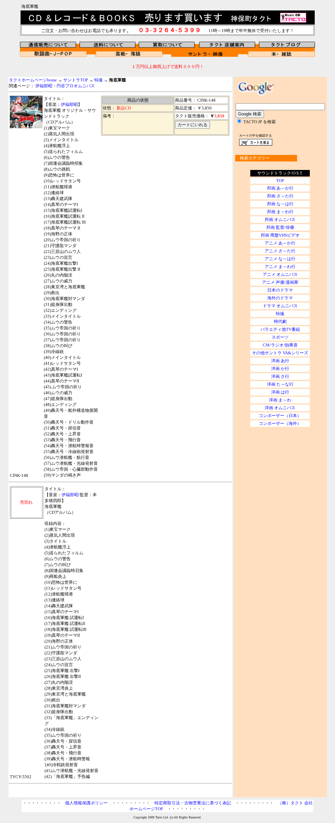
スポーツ (280, 337)
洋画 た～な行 (280, 384)
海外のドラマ (280, 297)
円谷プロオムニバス (76, 85)
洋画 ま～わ (280, 399)
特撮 (98, 79)
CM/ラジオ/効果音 (280, 345)
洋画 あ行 (280, 360)
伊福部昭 (43, 85)
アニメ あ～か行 (280, 243)
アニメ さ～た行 (280, 250)
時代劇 (280, 321)
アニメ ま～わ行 (280, 266)
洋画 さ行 (280, 376)
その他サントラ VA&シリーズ (280, 352)
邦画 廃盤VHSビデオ (280, 235)
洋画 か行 (280, 368)
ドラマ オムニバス (280, 305)
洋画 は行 (280, 392)
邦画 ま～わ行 (280, 211)
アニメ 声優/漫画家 (280, 282)
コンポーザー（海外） (280, 423)
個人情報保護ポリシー (86, 802)
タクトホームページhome (33, 79)
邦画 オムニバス (280, 219)
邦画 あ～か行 (280, 188)
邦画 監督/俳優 (280, 227)
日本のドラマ (280, 290)
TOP (280, 180)
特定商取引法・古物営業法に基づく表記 (192, 802)
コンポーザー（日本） (280, 415)
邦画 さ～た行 (280, 195)
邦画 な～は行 (280, 203)
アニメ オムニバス (280, 274)
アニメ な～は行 (280, 258)
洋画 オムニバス (280, 407)
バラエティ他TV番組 (280, 329)
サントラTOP (75, 79)
